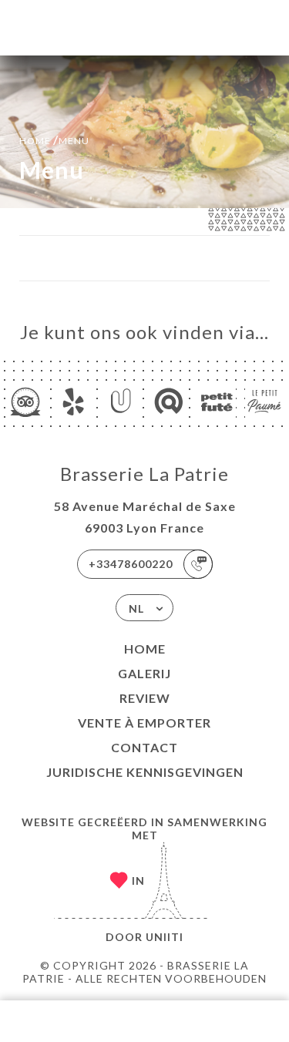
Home (145, 648)
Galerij (144, 673)
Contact (144, 747)
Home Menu (54, 139)
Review (144, 698)
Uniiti (164, 936)
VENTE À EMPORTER (144, 722)
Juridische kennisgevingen (145, 772)
